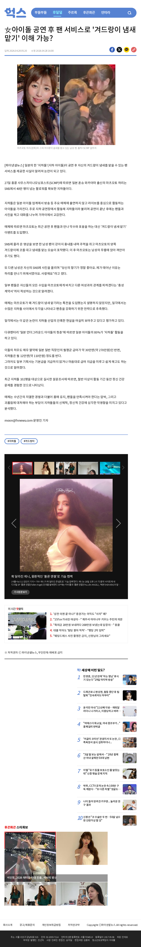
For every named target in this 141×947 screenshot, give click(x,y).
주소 (134, 49)
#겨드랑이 (29, 441)
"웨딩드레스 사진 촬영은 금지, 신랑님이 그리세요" (80, 636)
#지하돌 (12, 441)
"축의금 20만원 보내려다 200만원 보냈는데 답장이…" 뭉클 (85, 625)
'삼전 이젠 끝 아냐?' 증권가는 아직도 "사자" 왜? (78, 614)
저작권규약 (74, 925)
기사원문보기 (20, 592)
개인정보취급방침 (51, 925)
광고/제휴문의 (27, 925)
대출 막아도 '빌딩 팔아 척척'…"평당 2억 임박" (77, 630)
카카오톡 (126, 49)
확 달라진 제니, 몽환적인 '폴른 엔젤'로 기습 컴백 (42, 576)
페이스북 (112, 49)
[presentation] (9, 468)
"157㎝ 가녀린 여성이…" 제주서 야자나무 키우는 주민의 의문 (86, 619)
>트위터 (119, 49)
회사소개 (8, 925)
